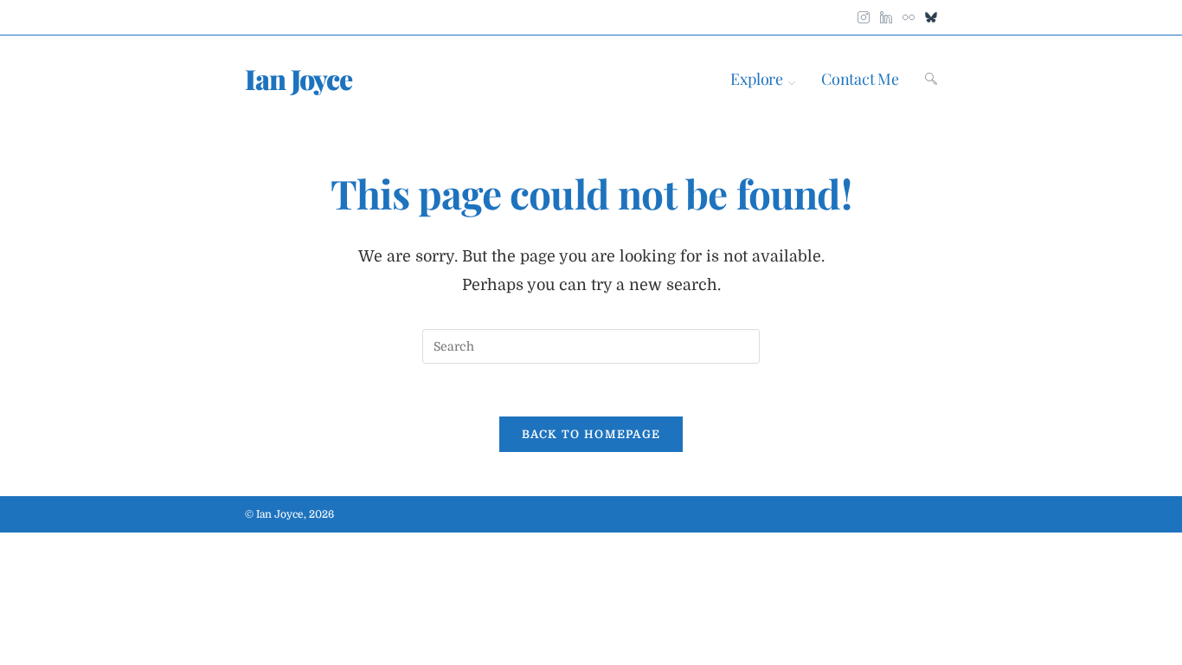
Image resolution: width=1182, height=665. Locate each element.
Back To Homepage (591, 434)
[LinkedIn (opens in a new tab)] (886, 13)
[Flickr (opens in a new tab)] (908, 13)
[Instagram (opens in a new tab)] (863, 13)
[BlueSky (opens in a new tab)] (928, 13)
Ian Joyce (298, 78)
